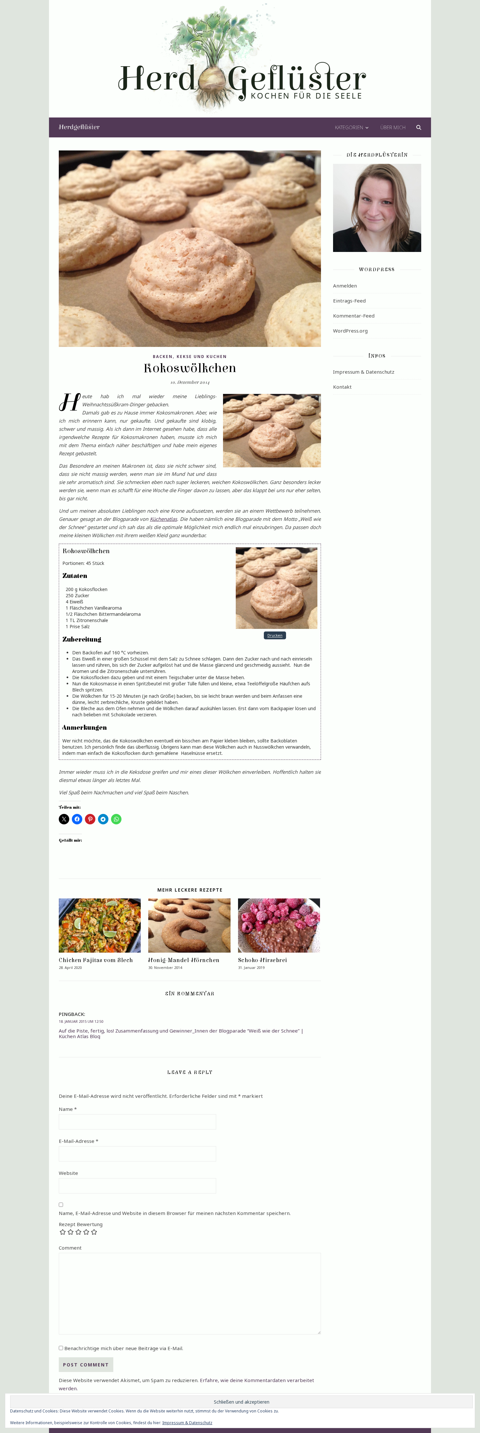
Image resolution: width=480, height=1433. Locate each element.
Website (68, 1173)
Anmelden (345, 285)
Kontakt (342, 386)
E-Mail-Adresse (78, 1141)
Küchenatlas (163, 519)
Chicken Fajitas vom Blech (96, 960)
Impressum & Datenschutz (363, 371)
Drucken (274, 635)
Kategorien (349, 127)
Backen (163, 356)
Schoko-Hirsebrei (262, 960)
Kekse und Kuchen (202, 356)
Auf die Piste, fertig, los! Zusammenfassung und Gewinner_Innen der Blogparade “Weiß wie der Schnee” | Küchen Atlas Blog (181, 1033)
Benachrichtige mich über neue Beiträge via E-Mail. (123, 1348)
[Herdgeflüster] (240, 63)
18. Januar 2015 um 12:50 (81, 1021)
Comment (70, 1247)
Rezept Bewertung (81, 1224)
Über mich (393, 127)
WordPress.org (350, 330)
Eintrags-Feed (349, 300)
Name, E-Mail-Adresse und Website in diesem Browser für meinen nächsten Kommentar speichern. (175, 1213)
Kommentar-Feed (354, 315)
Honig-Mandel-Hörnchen (184, 960)
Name (68, 1109)
